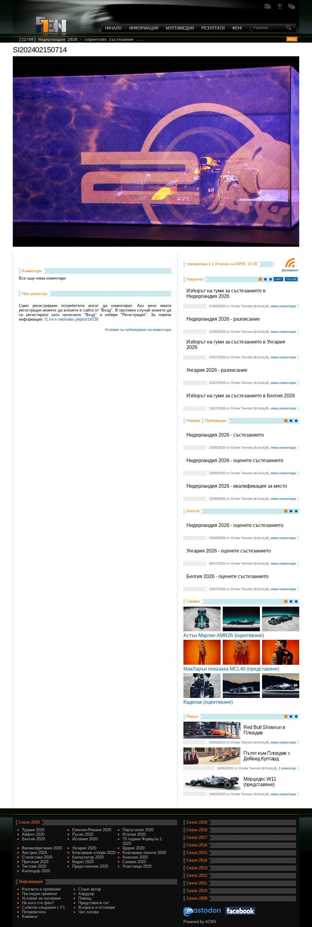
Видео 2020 (83, 861)
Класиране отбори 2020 (93, 852)
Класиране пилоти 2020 (144, 852)
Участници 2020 (136, 866)
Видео (192, 716)
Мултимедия (180, 28)
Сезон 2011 (196, 883)
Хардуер (86, 893)
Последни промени (39, 893)
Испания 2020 (85, 839)
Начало (113, 28)
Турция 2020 (33, 830)
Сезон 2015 (196, 852)
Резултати (213, 28)
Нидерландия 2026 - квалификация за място (236, 486)
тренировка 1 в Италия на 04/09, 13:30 (221, 264)
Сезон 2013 (196, 868)
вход (292, 39)
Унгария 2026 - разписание (216, 370)
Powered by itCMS (199, 921)
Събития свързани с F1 (43, 907)
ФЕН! (237, 28)
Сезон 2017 (196, 837)
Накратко (194, 279)
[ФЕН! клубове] (279, 8)
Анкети (192, 511)
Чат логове (88, 912)
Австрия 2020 (34, 852)
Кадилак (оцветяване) (208, 702)
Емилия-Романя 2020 (91, 830)
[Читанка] (291, 8)
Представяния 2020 (90, 866)
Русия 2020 (82, 834)
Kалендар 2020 (36, 871)
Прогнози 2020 (35, 861)
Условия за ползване (41, 898)
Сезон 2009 (196, 898)
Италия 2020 (134, 834)
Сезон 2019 (196, 822)
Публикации (215, 420)
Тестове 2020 (34, 866)
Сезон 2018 (196, 830)
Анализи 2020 (135, 857)
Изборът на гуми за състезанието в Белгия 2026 (240, 395)
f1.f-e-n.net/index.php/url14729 (71, 319)
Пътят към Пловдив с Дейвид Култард (266, 756)
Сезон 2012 (196, 875)
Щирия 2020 (133, 848)
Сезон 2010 (196, 890)
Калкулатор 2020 (88, 857)
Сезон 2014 (196, 860)
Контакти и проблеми (41, 889)
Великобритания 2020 (42, 848)
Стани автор (89, 889)
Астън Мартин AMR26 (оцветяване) (223, 635)
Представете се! (93, 903)
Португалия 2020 (138, 830)
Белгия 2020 (33, 839)
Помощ (84, 898)
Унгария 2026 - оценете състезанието (228, 550)
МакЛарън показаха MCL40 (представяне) (231, 668)
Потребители (34, 912)
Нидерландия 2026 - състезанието (225, 434)
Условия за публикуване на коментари (138, 330)
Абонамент (290, 270)
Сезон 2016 (196, 845)
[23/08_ (27, 39)
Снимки (193, 601)
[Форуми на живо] (267, 8)
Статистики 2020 (37, 857)
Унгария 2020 (84, 848)
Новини (193, 420)
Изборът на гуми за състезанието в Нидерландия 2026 (226, 293)
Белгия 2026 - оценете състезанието (227, 576)
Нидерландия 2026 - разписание (223, 319)
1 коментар (287, 768)
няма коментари (283, 306)
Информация (143, 28)
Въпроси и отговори (96, 907)
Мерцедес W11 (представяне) (259, 781)
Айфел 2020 (33, 834)
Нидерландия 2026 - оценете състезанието (234, 460)
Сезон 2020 (29, 822)
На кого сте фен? (38, 903)
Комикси (29, 916)
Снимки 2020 (134, 861)
